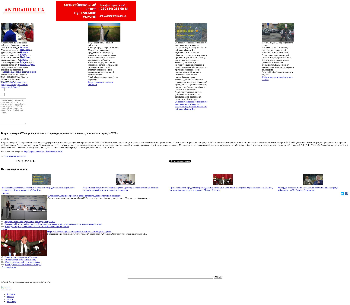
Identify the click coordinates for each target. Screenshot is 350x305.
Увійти (10, 299)
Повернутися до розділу (15, 156)
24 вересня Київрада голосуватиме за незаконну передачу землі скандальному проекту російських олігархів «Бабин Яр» (191, 105)
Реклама (10, 296)
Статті (23, 55)
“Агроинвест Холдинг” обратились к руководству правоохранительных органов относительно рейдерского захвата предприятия (120, 189)
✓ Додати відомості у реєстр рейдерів (18, 72)
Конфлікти (25, 57)
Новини (24, 52)
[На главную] (24, 13)
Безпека (23, 59)
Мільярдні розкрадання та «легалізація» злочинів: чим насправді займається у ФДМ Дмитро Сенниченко (308, 189)
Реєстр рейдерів (27, 64)
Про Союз (25, 50)
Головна (24, 47)
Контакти (11, 294)
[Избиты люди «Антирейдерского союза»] (278, 41)
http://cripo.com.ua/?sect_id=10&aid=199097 (43, 151)
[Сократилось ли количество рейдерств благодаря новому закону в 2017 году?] (17, 41)
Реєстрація (11, 301)
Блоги (23, 62)
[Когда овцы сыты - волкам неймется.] (104, 41)
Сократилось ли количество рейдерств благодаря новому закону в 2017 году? (14, 84)
